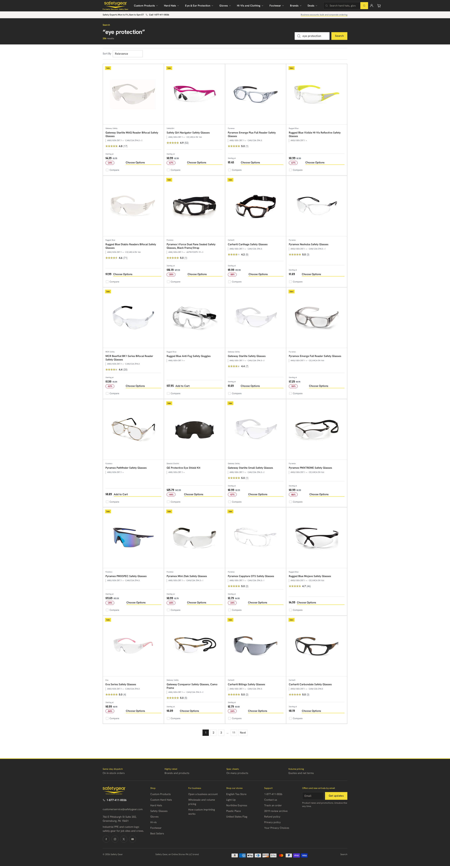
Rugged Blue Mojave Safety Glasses (310, 576)
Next (243, 732)
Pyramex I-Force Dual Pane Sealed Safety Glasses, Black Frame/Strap (191, 246)
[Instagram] (114, 839)
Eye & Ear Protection (197, 5)
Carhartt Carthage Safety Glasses (248, 244)
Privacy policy (272, 822)
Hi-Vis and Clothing (248, 5)
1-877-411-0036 (117, 800)
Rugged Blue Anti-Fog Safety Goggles (189, 356)
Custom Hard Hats (161, 800)
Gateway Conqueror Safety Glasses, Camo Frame (192, 686)
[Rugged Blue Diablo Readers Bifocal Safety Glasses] (133, 206)
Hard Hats (170, 5)
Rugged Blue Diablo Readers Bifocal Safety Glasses (130, 246)
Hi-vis (153, 822)
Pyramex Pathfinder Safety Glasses (126, 468)
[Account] (371, 5)
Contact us (270, 800)
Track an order (273, 805)
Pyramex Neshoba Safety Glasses (308, 244)
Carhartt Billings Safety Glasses (246, 684)
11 (233, 732)
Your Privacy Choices (276, 828)
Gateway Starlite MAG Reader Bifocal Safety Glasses (131, 134)
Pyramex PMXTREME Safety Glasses (310, 468)
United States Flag (236, 816)
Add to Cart (182, 386)
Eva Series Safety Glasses (120, 684)
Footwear (275, 5)
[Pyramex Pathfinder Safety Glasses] (133, 429)
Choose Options (135, 162)
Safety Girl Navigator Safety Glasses (188, 132)
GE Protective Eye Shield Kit (183, 468)
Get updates (336, 795)
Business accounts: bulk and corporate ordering (324, 14)
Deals (311, 5)
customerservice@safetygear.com (123, 809)
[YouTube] (132, 839)
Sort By (107, 53)
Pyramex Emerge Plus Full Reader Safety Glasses (252, 134)
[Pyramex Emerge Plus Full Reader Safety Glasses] (255, 94)
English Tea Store (236, 794)
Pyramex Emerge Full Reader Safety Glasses (315, 356)
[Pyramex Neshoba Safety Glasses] (316, 206)
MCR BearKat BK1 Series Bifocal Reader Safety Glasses (129, 357)
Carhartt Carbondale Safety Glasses (310, 684)
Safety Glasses (159, 811)
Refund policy (272, 816)
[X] (123, 839)
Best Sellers (157, 833)
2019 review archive (276, 811)
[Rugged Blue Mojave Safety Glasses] (316, 537)
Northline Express (236, 805)
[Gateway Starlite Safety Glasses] (255, 318)
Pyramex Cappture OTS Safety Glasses (251, 576)
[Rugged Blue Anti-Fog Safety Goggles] (194, 318)
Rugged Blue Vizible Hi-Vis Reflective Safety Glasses (315, 134)
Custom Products (144, 5)
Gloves (223, 5)
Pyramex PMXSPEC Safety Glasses (126, 576)
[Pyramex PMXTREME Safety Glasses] (316, 429)
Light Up (231, 800)
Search (339, 36)
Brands (294, 5)
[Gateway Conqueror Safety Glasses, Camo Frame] (194, 646)
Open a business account (203, 794)
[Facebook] (106, 839)
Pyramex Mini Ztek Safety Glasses (187, 576)
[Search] (364, 5)
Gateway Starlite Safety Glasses (247, 356)
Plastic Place (233, 811)
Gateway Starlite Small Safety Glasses (250, 468)
